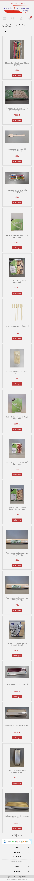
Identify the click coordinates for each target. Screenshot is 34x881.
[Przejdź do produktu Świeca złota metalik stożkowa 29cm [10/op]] (17, 802)
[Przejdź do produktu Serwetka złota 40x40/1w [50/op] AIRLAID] (17, 629)
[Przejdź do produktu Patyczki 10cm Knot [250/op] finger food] (17, 222)
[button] (4, 18)
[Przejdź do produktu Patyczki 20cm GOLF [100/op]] (17, 312)
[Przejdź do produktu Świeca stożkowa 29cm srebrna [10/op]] (17, 757)
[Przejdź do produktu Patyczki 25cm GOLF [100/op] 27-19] (17, 358)
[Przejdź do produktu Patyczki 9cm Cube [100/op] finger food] (17, 448)
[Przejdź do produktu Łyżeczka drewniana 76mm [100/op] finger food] (17, 95)
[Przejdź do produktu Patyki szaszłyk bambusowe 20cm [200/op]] (17, 539)
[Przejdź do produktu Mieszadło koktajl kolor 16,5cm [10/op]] (17, 49)
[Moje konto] (21, 18)
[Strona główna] (17, 9)
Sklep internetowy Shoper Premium (17, 879)
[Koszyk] (30, 18)
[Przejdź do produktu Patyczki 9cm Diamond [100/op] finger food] (17, 494)
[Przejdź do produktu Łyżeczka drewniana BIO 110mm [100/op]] (17, 137)
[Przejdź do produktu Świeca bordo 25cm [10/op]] (17, 673)
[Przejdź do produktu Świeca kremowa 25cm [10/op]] (17, 714)
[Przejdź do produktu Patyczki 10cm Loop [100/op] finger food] (17, 267)
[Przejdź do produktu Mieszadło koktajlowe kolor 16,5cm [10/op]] (17, 179)
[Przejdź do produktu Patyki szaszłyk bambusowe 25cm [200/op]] (17, 585)
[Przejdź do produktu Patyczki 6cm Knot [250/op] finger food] (17, 403)
